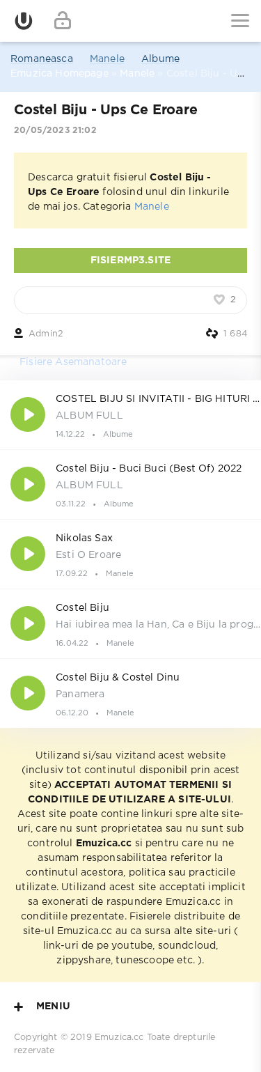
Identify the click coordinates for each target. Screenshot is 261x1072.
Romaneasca (41, 59)
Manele (107, 59)
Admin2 (46, 334)
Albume (160, 59)
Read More (130, 414)
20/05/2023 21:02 (55, 130)
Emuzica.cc (119, 1037)
